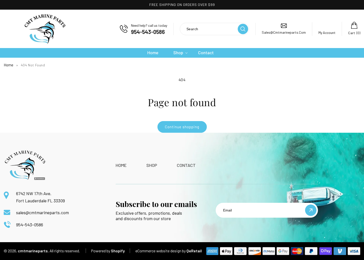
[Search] (243, 29)
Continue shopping (182, 127)
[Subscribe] (310, 210)
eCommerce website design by (160, 250)
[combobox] (208, 28)
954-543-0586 (29, 224)
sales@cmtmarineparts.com (42, 212)
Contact (186, 165)
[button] (178, 52)
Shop (151, 165)
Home (8, 65)
